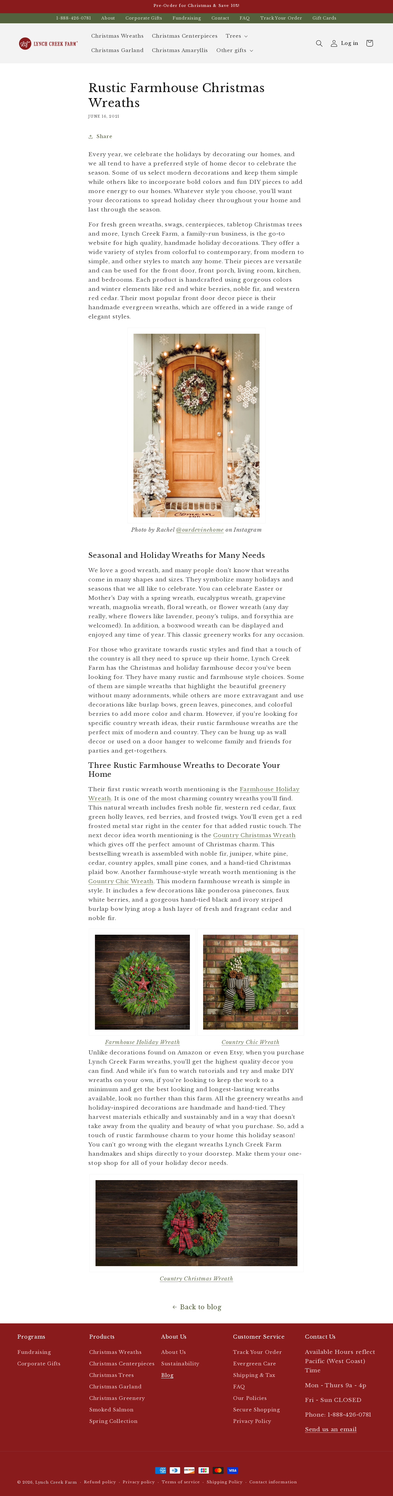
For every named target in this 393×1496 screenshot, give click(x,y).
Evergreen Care (254, 1364)
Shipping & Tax (254, 1375)
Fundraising (187, 18)
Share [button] (104, 136)
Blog (167, 1375)
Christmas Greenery (117, 1398)
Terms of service (181, 1482)
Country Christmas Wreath (254, 835)
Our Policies (250, 1398)
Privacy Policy (252, 1421)
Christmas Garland (115, 1387)
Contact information (273, 1482)
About (108, 18)
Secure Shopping (256, 1410)
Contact (220, 18)
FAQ (245, 18)
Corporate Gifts (143, 18)
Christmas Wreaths (115, 1352)
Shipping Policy (225, 1482)
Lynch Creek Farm (56, 1482)
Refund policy (100, 1482)
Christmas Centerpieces (122, 1364)
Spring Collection (113, 1421)
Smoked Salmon (111, 1410)
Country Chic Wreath (120, 881)
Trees (233, 36)
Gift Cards (324, 18)
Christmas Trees (111, 1375)
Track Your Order (281, 18)
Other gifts (231, 50)
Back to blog (201, 1307)
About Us (173, 1352)
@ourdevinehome (200, 529)
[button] (236, 36)
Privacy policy (139, 1482)
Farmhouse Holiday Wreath (142, 1042)
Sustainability (180, 1364)
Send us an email (331, 1429)
